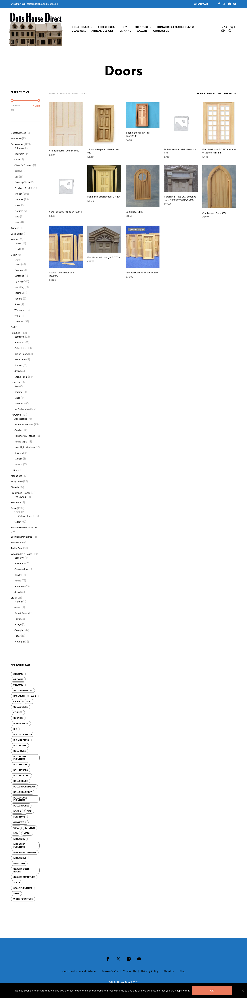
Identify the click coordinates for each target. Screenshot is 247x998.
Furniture (141, 27)
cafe (33, 696)
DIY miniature (21, 740)
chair (16, 701)
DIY (125, 27)
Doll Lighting (21, 775)
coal (29, 701)
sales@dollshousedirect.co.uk (42, 3)
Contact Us (161, 31)
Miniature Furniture (19, 845)
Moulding (19, 863)
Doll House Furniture (19, 757)
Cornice (18, 718)
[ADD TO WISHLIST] (66, 143)
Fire (29, 811)
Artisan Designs (102, 31)
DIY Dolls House (22, 734)
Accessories (106, 27)
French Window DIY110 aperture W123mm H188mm (219, 151)
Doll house (19, 745)
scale (16, 882)
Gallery (142, 31)
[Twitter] (224, 3)
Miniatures (19, 857)
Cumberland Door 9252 (214, 213)
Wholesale (201, 4)
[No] (242, 990)
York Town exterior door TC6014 (65, 211)
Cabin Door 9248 (134, 211)
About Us (168, 971)
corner (17, 712)
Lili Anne (125, 31)
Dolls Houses (81, 27)
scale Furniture (22, 888)
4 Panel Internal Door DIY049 (64, 150)
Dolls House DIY (22, 792)
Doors (17, 811)
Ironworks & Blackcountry (175, 27)
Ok (212, 991)
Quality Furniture (24, 877)
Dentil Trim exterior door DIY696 (104, 196)
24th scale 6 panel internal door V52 (103, 151)
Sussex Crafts (110, 971)
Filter (36, 106)
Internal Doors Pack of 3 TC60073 (61, 274)
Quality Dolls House (21, 870)
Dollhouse (19, 751)
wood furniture (23, 899)
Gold (16, 827)
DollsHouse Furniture (20, 798)
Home (52, 94)
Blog (182, 971)
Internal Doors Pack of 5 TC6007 (142, 272)
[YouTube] (234, 3)
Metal (27, 833)
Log (15, 833)
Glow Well (79, 31)
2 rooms (18, 674)
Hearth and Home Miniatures (79, 971)
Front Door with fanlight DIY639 (103, 257)
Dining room (20, 723)
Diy (15, 729)
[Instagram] (229, 3)
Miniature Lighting (24, 852)
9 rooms (18, 684)
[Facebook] (219, 3)
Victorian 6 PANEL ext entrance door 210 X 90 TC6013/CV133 (180, 198)
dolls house (20, 781)
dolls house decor (24, 786)
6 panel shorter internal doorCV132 (138, 134)
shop (16, 893)
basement (19, 696)
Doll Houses (20, 770)
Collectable (20, 707)
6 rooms (18, 679)
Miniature (19, 838)
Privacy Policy (149, 971)
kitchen (30, 827)
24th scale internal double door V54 (180, 151)
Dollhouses (20, 764)
